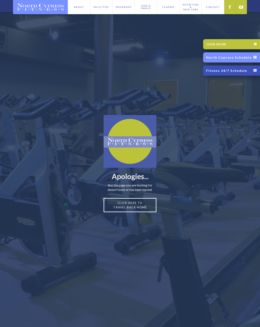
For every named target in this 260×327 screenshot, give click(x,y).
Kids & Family (146, 7)
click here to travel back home (130, 205)
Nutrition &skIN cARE (191, 7)
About (79, 7)
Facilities (101, 7)
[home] (40, 7)
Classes (168, 7)
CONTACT (213, 7)
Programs (124, 7)
